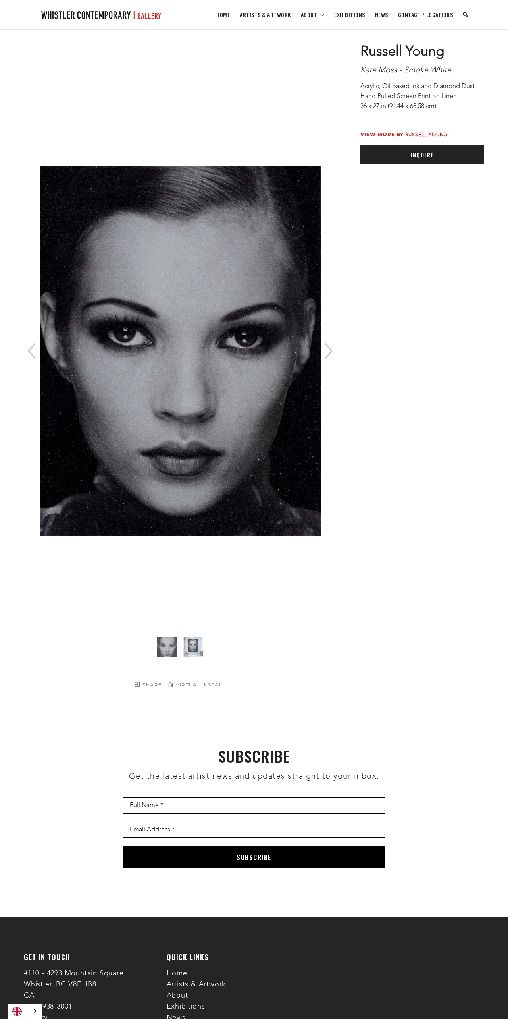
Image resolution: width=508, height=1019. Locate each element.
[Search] (465, 14)
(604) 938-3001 (48, 1006)
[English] (25, 1011)
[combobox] (25, 1011)
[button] (313, 14)
